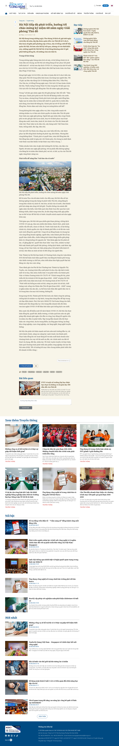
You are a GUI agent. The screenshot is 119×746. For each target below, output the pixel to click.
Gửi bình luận (25, 407)
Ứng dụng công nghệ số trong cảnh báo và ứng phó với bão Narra (59, 493)
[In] (36, 365)
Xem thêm (42, 716)
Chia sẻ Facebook (26, 366)
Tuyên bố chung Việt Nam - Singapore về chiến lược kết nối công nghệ (52, 643)
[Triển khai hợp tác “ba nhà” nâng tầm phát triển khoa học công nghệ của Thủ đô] (78, 48)
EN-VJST (108, 13)
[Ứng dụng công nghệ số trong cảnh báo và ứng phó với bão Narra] (59, 479)
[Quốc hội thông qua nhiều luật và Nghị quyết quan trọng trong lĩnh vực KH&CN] (16, 565)
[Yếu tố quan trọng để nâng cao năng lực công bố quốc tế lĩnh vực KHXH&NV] (16, 706)
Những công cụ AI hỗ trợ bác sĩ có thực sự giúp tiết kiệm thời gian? (21, 450)
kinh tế (52, 372)
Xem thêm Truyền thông (21, 420)
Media (79, 13)
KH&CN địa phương (42, 13)
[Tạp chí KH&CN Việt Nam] (18, 5)
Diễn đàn (30, 13)
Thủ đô (24, 372)
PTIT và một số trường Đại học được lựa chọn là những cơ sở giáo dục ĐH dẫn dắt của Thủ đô (55, 384)
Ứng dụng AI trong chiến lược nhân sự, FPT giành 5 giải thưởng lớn (95, 450)
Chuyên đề (99, 13)
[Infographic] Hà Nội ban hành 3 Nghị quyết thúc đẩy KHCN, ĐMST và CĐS (91, 32)
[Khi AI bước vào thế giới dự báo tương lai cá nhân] (16, 667)
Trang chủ (22, 20)
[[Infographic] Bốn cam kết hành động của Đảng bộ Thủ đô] (78, 40)
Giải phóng (31, 372)
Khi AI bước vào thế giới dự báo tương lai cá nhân (48, 662)
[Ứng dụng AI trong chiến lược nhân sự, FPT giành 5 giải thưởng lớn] (97, 435)
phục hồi (46, 372)
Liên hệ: (40, 733)
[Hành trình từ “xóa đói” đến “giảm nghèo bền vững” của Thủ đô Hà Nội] (78, 58)
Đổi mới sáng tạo (57, 13)
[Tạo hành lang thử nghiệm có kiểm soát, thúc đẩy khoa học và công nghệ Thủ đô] (78, 67)
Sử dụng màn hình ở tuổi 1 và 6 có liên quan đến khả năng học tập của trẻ (53, 682)
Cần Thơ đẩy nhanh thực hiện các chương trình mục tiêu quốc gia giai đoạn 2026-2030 (96, 494)
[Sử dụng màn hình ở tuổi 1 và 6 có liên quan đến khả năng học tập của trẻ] (16, 687)
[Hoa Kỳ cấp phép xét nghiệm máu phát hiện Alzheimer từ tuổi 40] (16, 604)
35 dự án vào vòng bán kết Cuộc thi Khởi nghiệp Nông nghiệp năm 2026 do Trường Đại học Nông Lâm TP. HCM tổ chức (22, 494)
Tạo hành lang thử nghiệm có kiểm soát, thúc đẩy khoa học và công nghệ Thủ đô (91, 68)
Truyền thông (89, 13)
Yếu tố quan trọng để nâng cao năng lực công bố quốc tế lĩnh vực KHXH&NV (52, 701)
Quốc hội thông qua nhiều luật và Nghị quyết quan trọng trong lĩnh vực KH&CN (53, 561)
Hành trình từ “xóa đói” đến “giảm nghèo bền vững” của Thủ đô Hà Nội (91, 58)
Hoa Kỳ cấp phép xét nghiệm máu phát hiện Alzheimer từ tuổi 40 (53, 599)
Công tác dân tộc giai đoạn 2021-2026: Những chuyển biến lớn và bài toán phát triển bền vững (58, 451)
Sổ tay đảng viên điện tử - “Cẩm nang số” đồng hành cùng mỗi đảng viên (54, 522)
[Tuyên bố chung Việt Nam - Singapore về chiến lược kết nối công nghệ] (16, 648)
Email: (65, 735)
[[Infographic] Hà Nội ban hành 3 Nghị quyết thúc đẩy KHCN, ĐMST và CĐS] (78, 31)
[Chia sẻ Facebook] (15, 22)
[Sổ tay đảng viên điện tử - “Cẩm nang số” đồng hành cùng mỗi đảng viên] (16, 527)
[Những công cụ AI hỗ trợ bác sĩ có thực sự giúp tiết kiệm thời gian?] (22, 435)
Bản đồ (7, 740)
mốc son (39, 372)
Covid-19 (59, 372)
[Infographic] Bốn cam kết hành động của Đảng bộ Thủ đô (90, 40)
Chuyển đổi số (70, 13)
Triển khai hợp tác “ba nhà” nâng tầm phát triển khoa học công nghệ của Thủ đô (91, 49)
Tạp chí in (21, 13)
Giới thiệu (12, 13)
